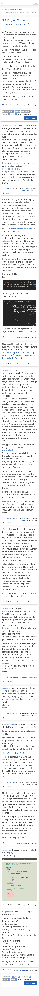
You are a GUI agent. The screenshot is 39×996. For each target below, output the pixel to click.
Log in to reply (30, 118)
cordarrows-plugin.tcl (12, 169)
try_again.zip (8, 450)
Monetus (21, 105)
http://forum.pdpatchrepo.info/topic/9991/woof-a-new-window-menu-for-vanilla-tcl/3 (19, 355)
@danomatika (7, 241)
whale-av (11, 188)
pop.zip (5, 663)
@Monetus (6, 126)
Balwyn (21, 905)
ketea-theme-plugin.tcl (21, 229)
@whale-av (11, 724)
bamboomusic (20, 970)
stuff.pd (5, 705)
